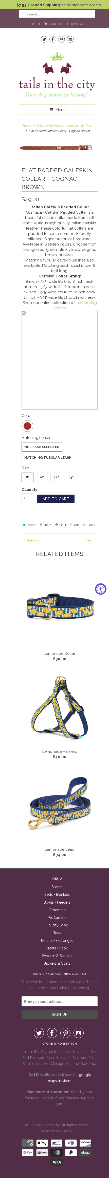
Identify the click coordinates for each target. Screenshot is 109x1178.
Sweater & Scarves (57, 956)
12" (56, 477)
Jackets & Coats (57, 963)
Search (57, 887)
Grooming (57, 910)
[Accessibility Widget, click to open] (100, 589)
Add (77, 525)
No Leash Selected (41, 447)
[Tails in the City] (57, 74)
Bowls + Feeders (57, 902)
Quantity (29, 490)
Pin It (62, 525)
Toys (57, 933)
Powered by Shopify (57, 1131)
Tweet (31, 525)
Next (90, 540)
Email (91, 525)
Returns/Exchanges (57, 941)
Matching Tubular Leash (47, 457)
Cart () (55, 24)
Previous (33, 540)
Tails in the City (48, 1125)
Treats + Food (57, 948)
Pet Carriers (57, 918)
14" (71, 477)
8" (27, 477)
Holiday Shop (57, 925)
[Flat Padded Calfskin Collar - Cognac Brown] (57, 147)
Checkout (76, 24)
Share (47, 525)
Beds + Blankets (57, 894)
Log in (34, 24)
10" (42, 477)
